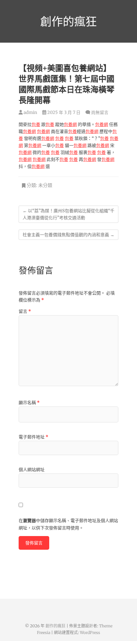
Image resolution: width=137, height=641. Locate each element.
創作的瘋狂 (68, 21)
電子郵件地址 (33, 437)
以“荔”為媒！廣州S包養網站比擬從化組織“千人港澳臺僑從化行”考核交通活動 (68, 214)
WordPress (90, 632)
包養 (36, 124)
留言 (25, 311)
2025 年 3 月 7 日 (63, 112)
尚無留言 (99, 112)
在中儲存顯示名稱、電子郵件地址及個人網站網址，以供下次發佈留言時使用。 (68, 524)
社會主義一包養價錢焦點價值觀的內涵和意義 (68, 235)
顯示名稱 (29, 402)
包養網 (70, 124)
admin (30, 112)
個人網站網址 (32, 469)
